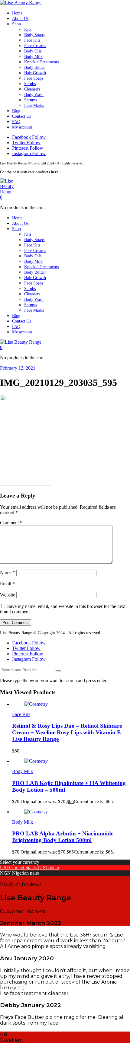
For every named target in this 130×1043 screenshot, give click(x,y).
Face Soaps (33, 78)
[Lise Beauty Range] (20, 2)
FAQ (16, 121)
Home (17, 13)
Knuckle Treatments (41, 62)
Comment (11, 522)
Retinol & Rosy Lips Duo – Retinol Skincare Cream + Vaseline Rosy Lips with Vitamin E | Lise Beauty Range (68, 732)
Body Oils (32, 51)
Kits (27, 29)
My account (22, 127)
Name (7, 572)
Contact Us (21, 116)
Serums (30, 100)
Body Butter (34, 67)
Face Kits (32, 40)
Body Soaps (34, 35)
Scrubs (30, 83)
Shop (16, 24)
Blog (16, 111)
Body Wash (34, 94)
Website (7, 594)
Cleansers (32, 89)
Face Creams (35, 45)
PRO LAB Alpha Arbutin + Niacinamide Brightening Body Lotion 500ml (62, 836)
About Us (20, 18)
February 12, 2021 (17, 367)
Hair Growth (35, 73)
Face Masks (34, 105)
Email (7, 583)
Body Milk (33, 56)
